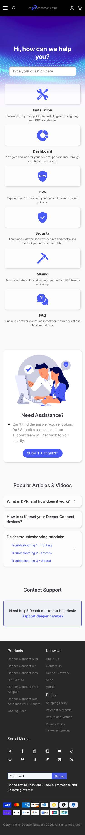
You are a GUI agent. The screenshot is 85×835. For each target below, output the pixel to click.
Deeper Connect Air (22, 666)
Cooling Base (17, 711)
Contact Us (54, 666)
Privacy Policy (55, 724)
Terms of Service (58, 731)
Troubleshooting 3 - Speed (31, 560)
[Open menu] (4, 7)
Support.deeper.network (42, 616)
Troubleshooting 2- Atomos (31, 553)
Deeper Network (57, 673)
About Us (52, 659)
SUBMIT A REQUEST (42, 453)
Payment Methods (58, 710)
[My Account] (70, 8)
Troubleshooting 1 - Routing (31, 545)
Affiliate (51, 687)
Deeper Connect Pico (23, 673)
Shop (49, 680)
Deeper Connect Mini (23, 659)
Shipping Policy (56, 703)
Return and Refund (59, 717)
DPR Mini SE (16, 680)
